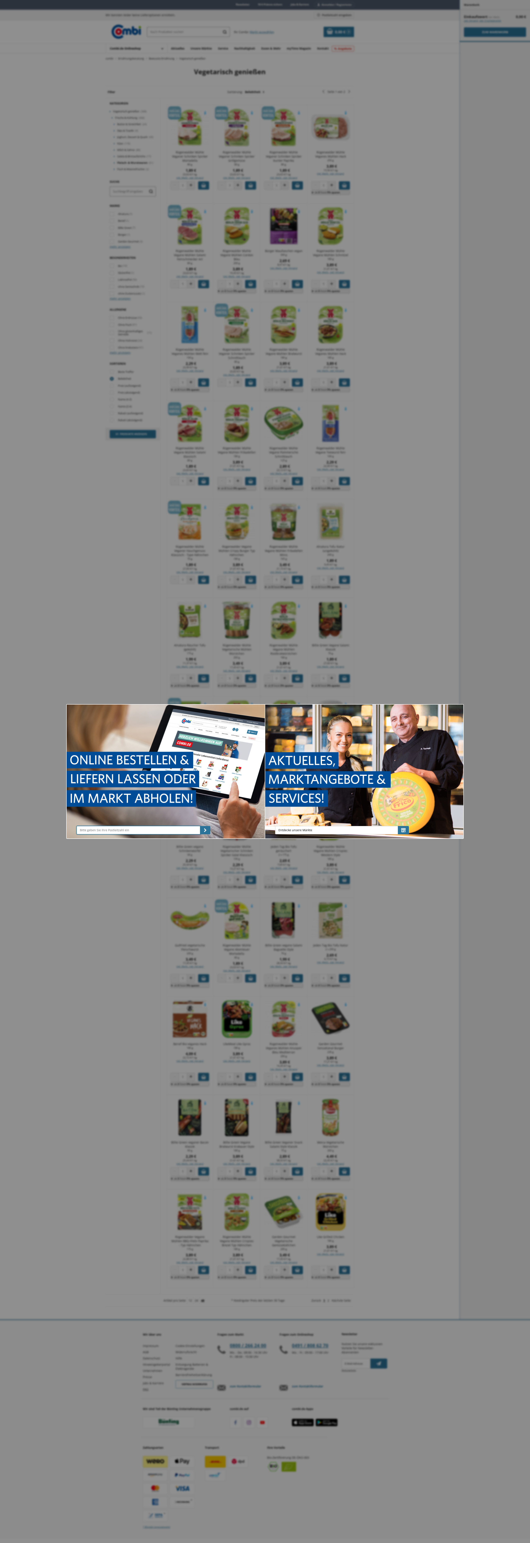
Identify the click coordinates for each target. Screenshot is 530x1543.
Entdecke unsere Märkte (295, 830)
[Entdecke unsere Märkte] (403, 830)
